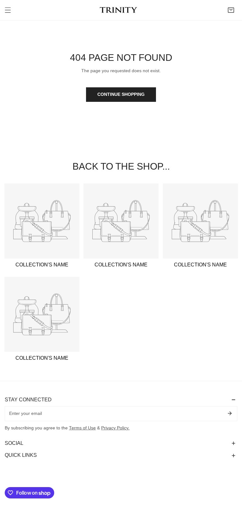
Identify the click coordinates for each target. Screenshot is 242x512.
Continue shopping (121, 94)
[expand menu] (8, 10)
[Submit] (229, 413)
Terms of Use (82, 428)
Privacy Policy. (115, 428)
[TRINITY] (119, 10)
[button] (231, 10)
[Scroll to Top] (231, 479)
